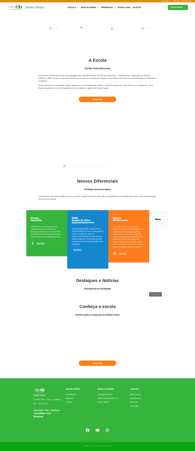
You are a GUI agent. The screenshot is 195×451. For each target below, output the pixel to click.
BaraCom (109, 446)
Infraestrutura (135, 398)
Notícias (137, 7)
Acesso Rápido (176, 7)
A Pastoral (134, 406)
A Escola (71, 7)
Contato (68, 402)
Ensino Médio (103, 402)
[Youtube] (97, 430)
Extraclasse (124, 7)
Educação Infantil (105, 394)
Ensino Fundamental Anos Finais (115, 37)
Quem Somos (135, 394)
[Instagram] (107, 430)
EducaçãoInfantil (54, 37)
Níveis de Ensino (88, 7)
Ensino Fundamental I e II (108, 398)
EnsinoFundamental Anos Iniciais (84, 37)
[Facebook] (87, 430)
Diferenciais (107, 7)
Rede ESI (133, 402)
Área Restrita (70, 394)
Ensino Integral (146, 37)
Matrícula (69, 398)
